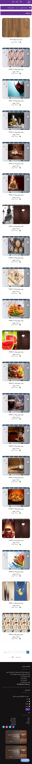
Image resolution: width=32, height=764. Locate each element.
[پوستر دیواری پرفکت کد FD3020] (16, 245)
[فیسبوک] (13, 727)
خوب (27, 701)
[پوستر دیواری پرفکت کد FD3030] (16, 559)
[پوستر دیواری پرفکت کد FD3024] (16, 371)
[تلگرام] (3, 727)
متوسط (26, 704)
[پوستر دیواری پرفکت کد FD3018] (16, 183)
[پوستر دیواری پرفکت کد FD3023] (16, 340)
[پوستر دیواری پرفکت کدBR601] (16, 622)
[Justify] (20, 1)
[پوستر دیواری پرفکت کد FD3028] (16, 497)
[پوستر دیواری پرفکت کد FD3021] (16, 277)
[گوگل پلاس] (10, 727)
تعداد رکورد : (17, 657)
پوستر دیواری (23, 8)
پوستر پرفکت (11, 8)
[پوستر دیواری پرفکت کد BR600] (16, 591)
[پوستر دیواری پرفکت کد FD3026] (16, 434)
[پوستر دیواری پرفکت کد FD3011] (16, 89)
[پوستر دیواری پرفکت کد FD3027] (16, 465)
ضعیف (27, 706)
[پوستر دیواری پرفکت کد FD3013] (16, 120)
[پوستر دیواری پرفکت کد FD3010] (16, 57)
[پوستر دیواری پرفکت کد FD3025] (16, 402)
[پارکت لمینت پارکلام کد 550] (16, 27)
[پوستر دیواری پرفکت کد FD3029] (16, 528)
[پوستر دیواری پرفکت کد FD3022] (16, 308)
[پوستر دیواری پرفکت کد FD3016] (16, 151)
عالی (27, 699)
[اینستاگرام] (7, 727)
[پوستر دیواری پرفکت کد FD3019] (16, 214)
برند (17, 8)
